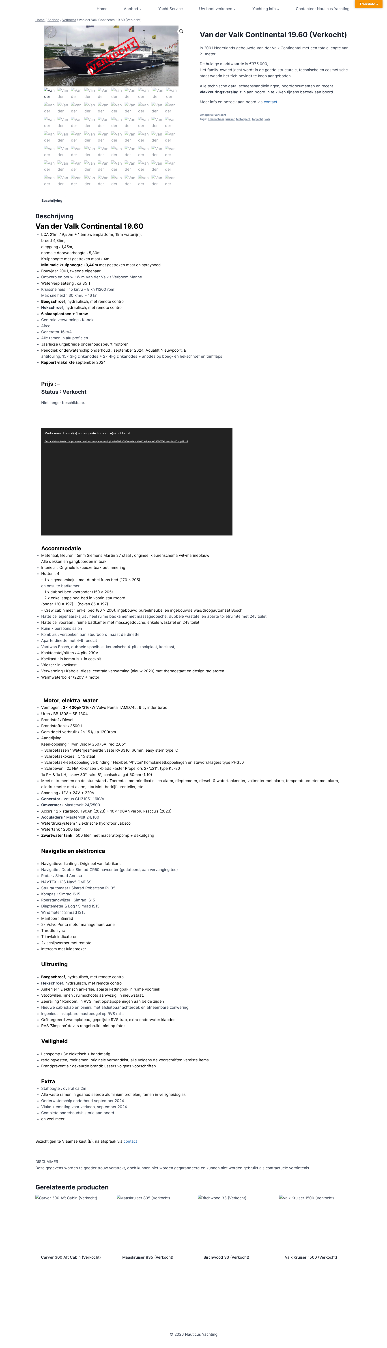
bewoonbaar (216, 119)
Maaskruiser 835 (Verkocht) (147, 1257)
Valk (267, 119)
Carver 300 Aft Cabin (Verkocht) (71, 1257)
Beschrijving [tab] (51, 200)
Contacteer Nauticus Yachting (322, 8)
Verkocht (220, 114)
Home (102, 8)
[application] (136, 481)
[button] (181, 31)
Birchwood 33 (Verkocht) (226, 1257)
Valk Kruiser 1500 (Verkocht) (311, 1257)
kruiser (230, 119)
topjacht (257, 119)
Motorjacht (243, 119)
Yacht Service (170, 8)
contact (270, 102)
